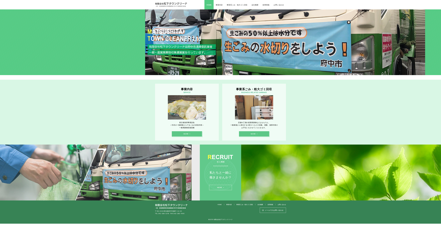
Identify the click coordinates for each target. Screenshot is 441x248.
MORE (186, 134)
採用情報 (266, 5)
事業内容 (219, 5)
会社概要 (255, 5)
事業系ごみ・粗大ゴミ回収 (237, 5)
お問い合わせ (279, 5)
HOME (209, 5)
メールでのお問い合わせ (274, 210)
